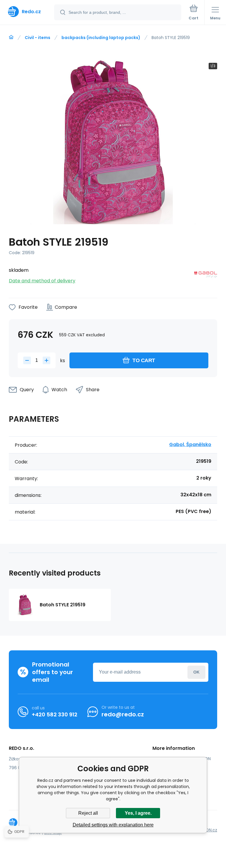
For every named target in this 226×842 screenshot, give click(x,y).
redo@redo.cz (123, 714)
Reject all (88, 813)
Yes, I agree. (138, 813)
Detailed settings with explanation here (113, 824)
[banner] (27, 11)
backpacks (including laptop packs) (101, 38)
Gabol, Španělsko (190, 444)
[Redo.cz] (11, 37)
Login (196, 672)
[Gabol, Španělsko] (205, 275)
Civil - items (37, 38)
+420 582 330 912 (54, 714)
